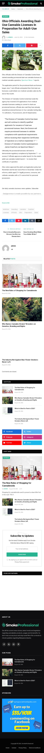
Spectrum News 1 (27, 80)
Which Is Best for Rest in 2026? (25, 408)
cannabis (23, 209)
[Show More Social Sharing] (40, 45)
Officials (14, 212)
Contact (14, 748)
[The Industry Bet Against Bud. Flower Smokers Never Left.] (22, 345)
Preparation (28, 212)
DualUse (31, 209)
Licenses (6, 212)
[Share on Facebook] (8, 45)
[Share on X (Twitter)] (19, 45)
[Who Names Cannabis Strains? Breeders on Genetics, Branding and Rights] (22, 309)
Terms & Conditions (34, 748)
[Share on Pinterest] (32, 45)
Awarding (14, 209)
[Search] (41, 3)
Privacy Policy (19, 562)
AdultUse (6, 209)
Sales (36, 212)
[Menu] (3, 3)
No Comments (30, 37)
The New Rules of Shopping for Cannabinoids (19, 290)
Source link (5, 203)
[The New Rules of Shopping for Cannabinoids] (22, 276)
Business (5, 16)
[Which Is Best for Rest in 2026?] (7, 410)
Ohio (20, 212)
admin (10, 37)
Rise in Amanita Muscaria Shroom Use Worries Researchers (11, 234)
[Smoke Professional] (23, 3)
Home (7, 748)
